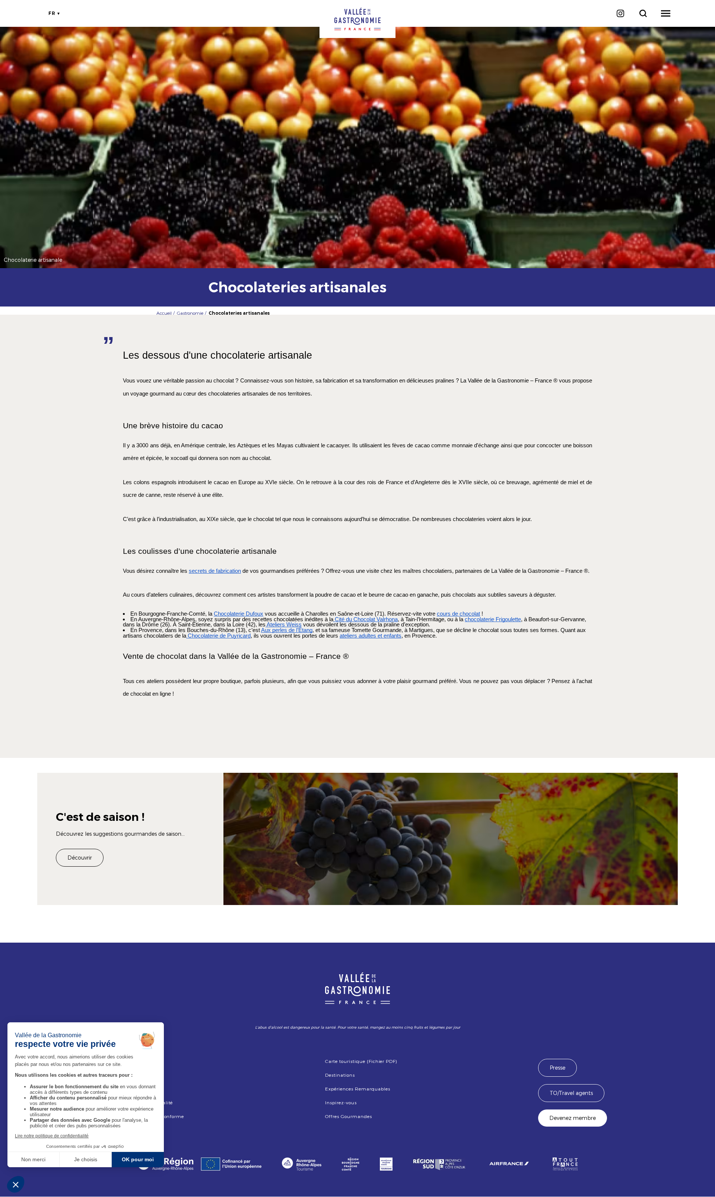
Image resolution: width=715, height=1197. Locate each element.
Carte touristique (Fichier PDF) (361, 1061)
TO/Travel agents (571, 1093)
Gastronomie (190, 312)
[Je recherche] (643, 13)
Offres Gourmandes (348, 1116)
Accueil (164, 312)
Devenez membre (572, 1118)
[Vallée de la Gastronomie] (357, 19)
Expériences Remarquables (357, 1088)
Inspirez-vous (340, 1102)
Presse (557, 1067)
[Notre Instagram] (620, 13)
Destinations (340, 1075)
